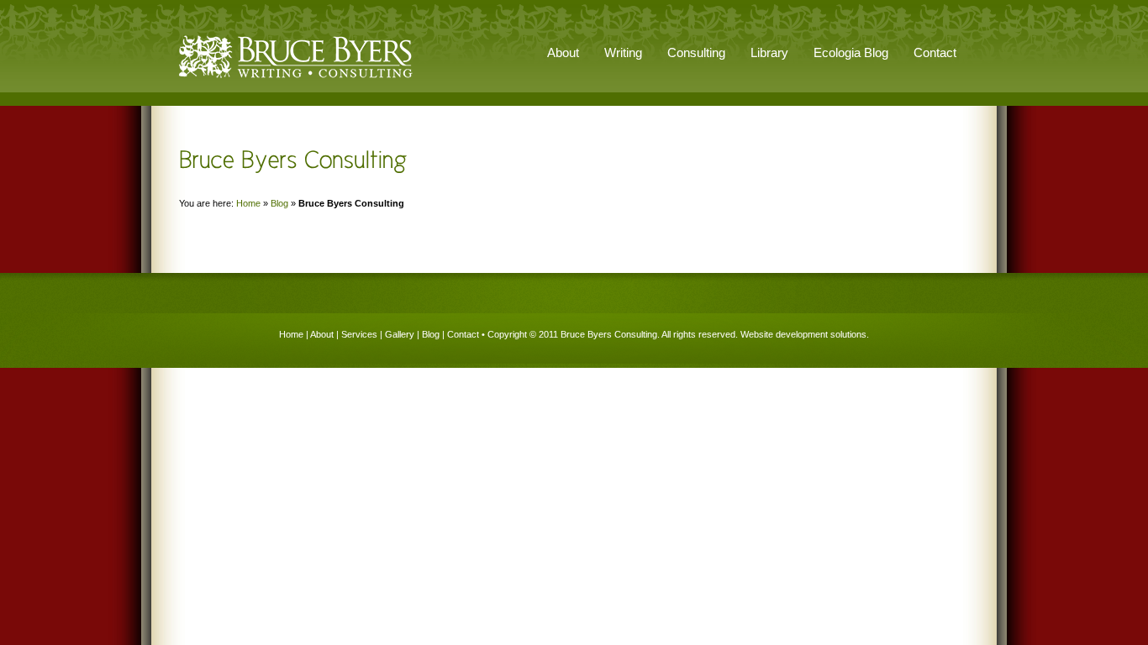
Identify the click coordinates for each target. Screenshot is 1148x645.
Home (248, 203)
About (322, 334)
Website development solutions (803, 334)
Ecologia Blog (851, 52)
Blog (279, 203)
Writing (623, 52)
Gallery (399, 334)
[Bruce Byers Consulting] (296, 79)
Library (769, 52)
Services (359, 334)
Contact (935, 52)
